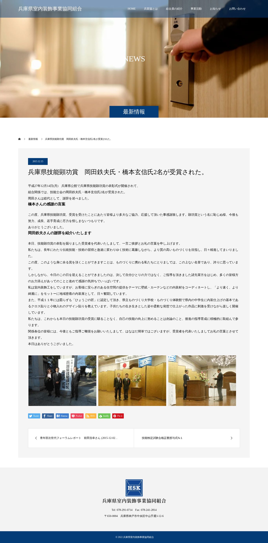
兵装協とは (151, 8)
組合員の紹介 (174, 8)
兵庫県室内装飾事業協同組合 (50, 8)
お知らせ (215, 8)
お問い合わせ (237, 8)
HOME (132, 8)
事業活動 (196, 8)
